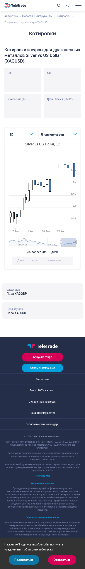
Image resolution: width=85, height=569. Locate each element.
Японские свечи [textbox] (52, 134)
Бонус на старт (42, 357)
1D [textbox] (11, 134)
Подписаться (24, 560)
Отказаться (62, 560)
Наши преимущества (42, 412)
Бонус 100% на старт (43, 390)
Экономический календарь (42, 424)
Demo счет (42, 379)
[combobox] (20, 134)
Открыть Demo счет (42, 368)
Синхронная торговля (42, 401)
